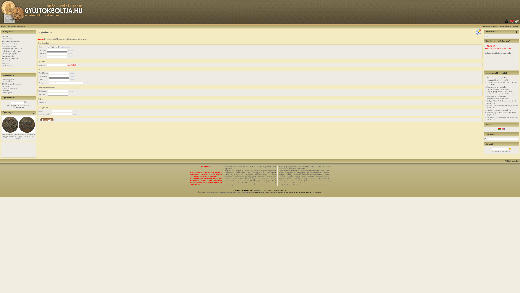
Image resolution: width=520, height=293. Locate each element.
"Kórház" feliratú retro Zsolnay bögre (499, 110)
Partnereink (5, 90)
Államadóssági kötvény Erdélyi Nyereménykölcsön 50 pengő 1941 (498, 97)
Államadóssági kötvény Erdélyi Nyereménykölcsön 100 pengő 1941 (498, 79)
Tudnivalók (5, 86)
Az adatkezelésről (7, 82)
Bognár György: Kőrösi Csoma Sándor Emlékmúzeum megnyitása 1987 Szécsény (500, 92)
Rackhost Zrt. (258, 190)
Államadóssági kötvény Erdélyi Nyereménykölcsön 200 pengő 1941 (498, 88)
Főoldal (3, 26)
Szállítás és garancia (8, 79)
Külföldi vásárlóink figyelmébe (12, 84)
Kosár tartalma (505, 26)
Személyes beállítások (490, 26)
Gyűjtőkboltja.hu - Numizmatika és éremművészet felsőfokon (227, 192)
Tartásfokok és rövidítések (10, 88)
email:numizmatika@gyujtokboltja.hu (498, 53)
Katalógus (11, 26)
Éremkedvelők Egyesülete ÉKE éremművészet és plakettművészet (300, 185)
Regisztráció (21, 26)
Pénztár (515, 26)
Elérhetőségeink (7, 92)
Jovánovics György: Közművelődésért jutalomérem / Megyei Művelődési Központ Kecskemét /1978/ (18, 135)
